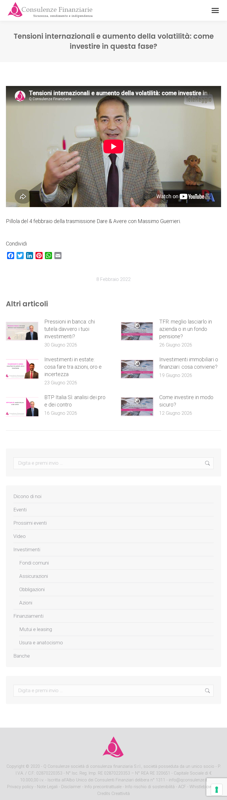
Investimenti (26, 549)
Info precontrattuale (104, 786)
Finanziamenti (28, 616)
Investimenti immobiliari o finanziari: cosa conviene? (188, 363)
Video (19, 536)
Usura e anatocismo (41, 642)
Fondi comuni (34, 563)
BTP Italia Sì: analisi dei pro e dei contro (75, 401)
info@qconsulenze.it (188, 780)
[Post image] (22, 331)
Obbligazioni (32, 589)
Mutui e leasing (35, 629)
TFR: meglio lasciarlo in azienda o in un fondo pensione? (185, 328)
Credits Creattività (113, 793)
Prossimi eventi (30, 523)
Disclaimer (71, 786)
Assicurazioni (33, 576)
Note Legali (47, 786)
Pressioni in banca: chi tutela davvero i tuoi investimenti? (69, 328)
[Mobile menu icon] (215, 10)
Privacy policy (21, 786)
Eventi (20, 510)
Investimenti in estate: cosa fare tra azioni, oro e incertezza (73, 366)
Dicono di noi (27, 496)
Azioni (25, 603)
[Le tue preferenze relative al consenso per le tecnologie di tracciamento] (216, 789)
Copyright (16, 766)
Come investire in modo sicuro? (186, 401)
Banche (21, 656)
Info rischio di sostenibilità (150, 786)
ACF (182, 786)
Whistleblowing (203, 786)
